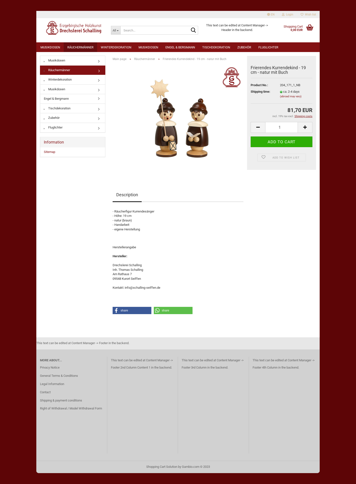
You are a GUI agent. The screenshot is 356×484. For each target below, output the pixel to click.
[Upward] (342, 477)
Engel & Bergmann (180, 47)
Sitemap (49, 152)
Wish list (309, 14)
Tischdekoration (216, 47)
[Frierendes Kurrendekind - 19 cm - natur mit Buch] (178, 119)
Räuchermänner (80, 47)
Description (127, 194)
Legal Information (52, 384)
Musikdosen (50, 47)
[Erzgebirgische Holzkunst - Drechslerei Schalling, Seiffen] (72, 28)
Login (289, 14)
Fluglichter (268, 47)
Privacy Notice (50, 367)
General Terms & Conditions (59, 376)
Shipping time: (260, 91)
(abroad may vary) (291, 96)
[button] (132, 310)
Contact (45, 392)
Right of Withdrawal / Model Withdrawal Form (71, 408)
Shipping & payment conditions (61, 400)
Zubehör (244, 47)
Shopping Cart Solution (161, 467)
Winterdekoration (116, 47)
